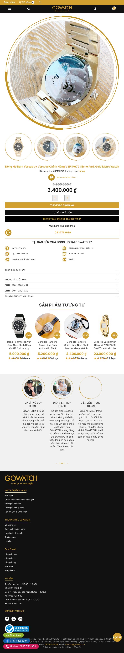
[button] (62, 463)
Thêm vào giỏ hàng (62, 205)
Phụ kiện (9, 566)
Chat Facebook (18, 640)
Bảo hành (9, 495)
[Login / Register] (95, 9)
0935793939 (63, 232)
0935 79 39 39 (51, 644)
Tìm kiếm (40, 2)
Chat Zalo (15, 635)
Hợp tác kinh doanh (13, 533)
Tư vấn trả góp (62, 212)
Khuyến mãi (10, 570)
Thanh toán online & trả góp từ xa (62, 219)
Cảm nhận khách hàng (15, 529)
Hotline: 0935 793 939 (22, 646)
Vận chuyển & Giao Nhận (16, 511)
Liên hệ (8, 541)
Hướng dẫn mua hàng (14, 507)
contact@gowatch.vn (75, 644)
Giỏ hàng (28, 2)
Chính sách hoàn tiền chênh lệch (19, 499)
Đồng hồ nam (11, 554)
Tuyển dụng (10, 537)
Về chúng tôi (10, 525)
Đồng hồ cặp (10, 562)
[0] (112, 9)
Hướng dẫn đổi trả (13, 503)
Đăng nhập (9, 2)
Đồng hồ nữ (10, 558)
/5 (26, 358)
